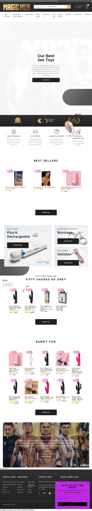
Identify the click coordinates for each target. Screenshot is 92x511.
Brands (87, 14)
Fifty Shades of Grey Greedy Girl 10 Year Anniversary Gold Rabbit (46, 308)
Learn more (46, 457)
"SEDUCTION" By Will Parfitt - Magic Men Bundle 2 (31, 398)
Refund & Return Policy (9, 484)
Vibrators (29, 14)
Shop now (46, 80)
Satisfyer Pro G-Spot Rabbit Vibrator (30, 369)
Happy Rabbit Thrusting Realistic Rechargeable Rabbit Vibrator (77, 370)
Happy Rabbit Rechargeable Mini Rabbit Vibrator (46, 397)
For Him (54, 15)
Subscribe (72, 504)
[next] (84, 183)
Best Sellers (7, 15)
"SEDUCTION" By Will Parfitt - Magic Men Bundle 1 (62, 369)
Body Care (38, 15)
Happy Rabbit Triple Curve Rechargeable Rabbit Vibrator (77, 398)
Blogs (4, 489)
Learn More (7, 285)
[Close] (87, 483)
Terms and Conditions (9, 482)
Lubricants (78, 14)
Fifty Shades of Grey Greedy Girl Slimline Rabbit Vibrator (31, 308)
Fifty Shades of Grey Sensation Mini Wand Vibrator (61, 308)
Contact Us (6, 492)
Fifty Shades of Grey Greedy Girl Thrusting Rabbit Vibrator (15, 308)
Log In (79, 7)
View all (46, 213)
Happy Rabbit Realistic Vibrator (62, 397)
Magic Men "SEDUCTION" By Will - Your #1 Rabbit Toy (72, 188)
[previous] (7, 183)
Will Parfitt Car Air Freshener (44, 187)
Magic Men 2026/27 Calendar (15, 187)
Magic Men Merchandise (17, 15)
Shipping (5, 487)
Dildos (68, 14)
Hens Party (60, 15)
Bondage (46, 14)
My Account (80, 6)
